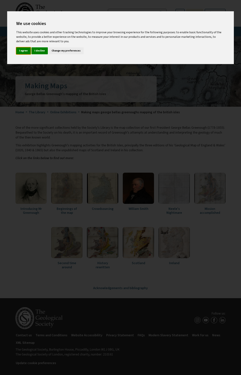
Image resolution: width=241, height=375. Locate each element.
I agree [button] (23, 51)
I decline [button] (39, 51)
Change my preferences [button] (66, 51)
